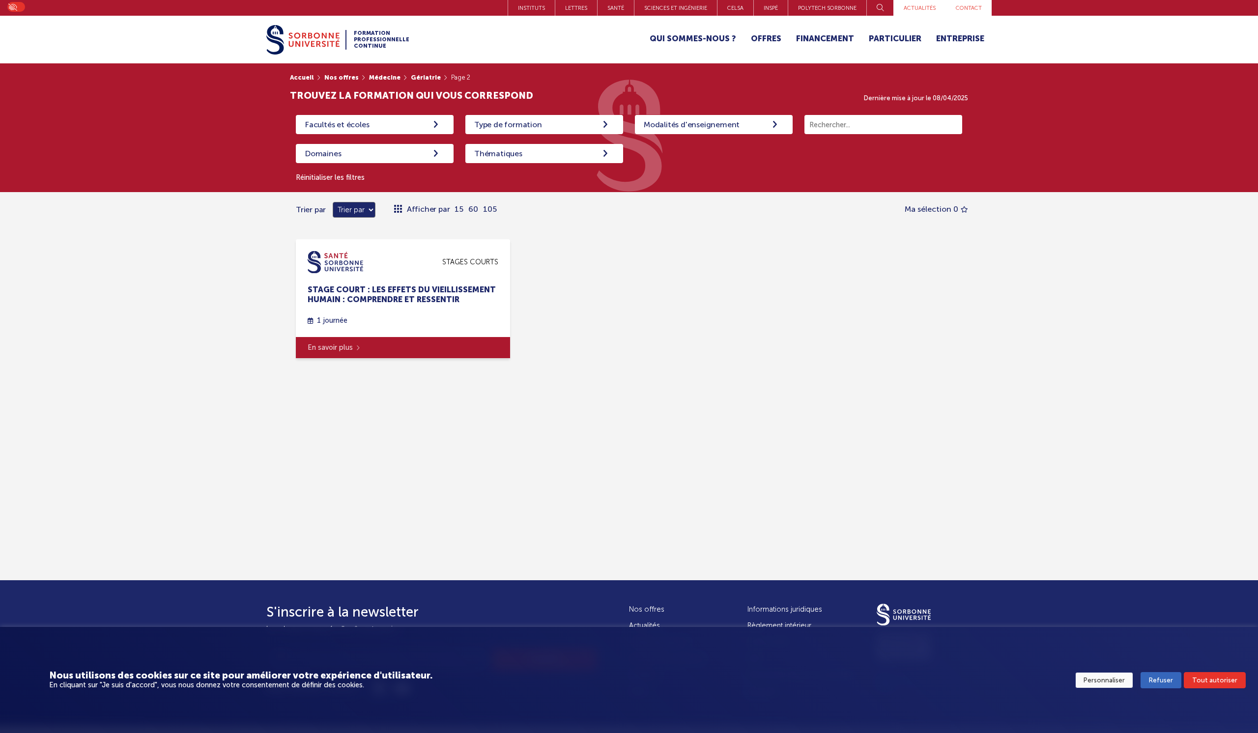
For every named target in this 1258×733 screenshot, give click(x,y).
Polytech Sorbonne (827, 7)
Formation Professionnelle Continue (381, 40)
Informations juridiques (784, 609)
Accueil (302, 77)
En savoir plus (330, 347)
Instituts (531, 7)
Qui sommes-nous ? (693, 38)
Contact (969, 7)
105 (490, 209)
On (12, 6)
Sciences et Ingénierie (675, 7)
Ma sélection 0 (931, 209)
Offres (766, 38)
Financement (825, 38)
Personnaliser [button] (1104, 680)
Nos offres (341, 77)
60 (473, 209)
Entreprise (960, 38)
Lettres (576, 7)
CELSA (735, 7)
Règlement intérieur (779, 625)
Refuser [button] (1161, 680)
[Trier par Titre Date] (351, 210)
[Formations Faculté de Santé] (335, 261)
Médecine (384, 77)
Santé (615, 7)
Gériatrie (426, 77)
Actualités (920, 7)
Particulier (895, 38)
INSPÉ (771, 7)
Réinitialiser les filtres (330, 177)
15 (459, 209)
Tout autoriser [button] (1214, 680)
